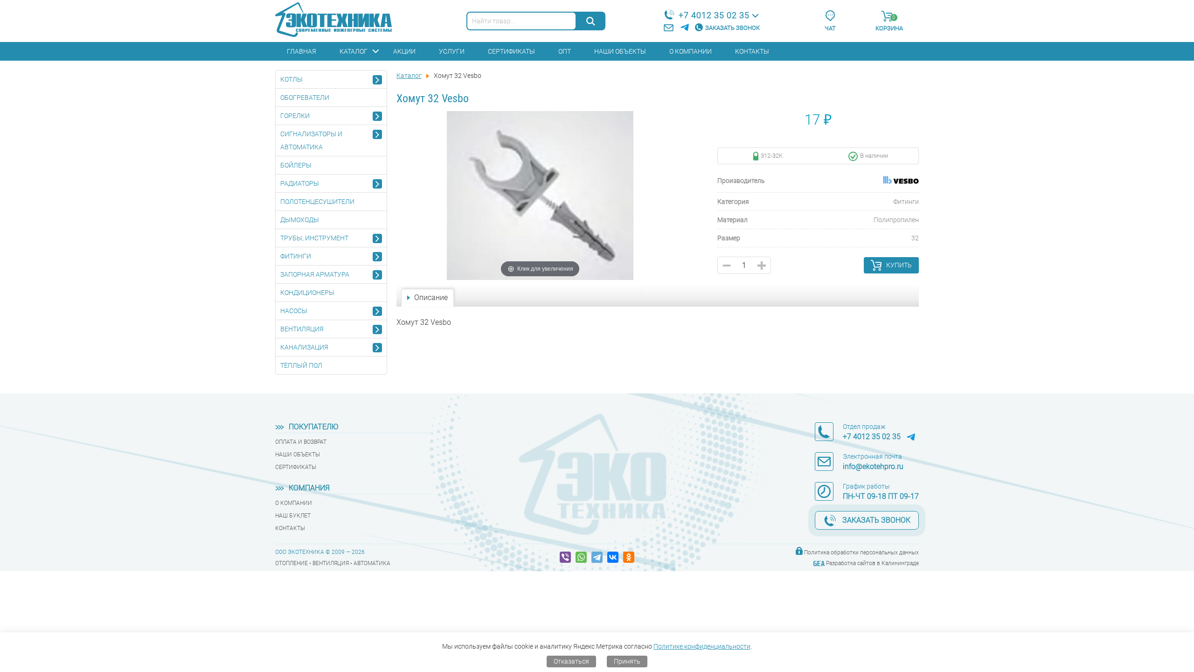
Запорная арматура (314, 274)
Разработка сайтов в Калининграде (872, 563)
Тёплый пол (301, 365)
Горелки (295, 115)
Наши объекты (620, 51)
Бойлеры (296, 165)
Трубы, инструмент (314, 238)
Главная (301, 51)
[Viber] (565, 557)
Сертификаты (511, 51)
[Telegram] (597, 557)
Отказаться (571, 661)
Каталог (354, 51)
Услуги (452, 51)
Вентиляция (302, 329)
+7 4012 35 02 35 (714, 15)
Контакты (752, 51)
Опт (564, 51)
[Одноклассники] (628, 557)
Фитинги (295, 256)
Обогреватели (304, 97)
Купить (899, 265)
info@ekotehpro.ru (873, 466)
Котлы (291, 79)
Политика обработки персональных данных (861, 552)
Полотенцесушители (317, 201)
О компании (690, 51)
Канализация (304, 347)
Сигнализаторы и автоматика (311, 140)
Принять (627, 661)
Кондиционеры (307, 292)
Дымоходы (299, 220)
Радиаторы (299, 183)
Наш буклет (293, 515)
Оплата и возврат (300, 442)
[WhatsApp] (581, 557)
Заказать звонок (732, 27)
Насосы (293, 311)
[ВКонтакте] (612, 557)
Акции (404, 51)
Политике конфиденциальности (701, 646)
